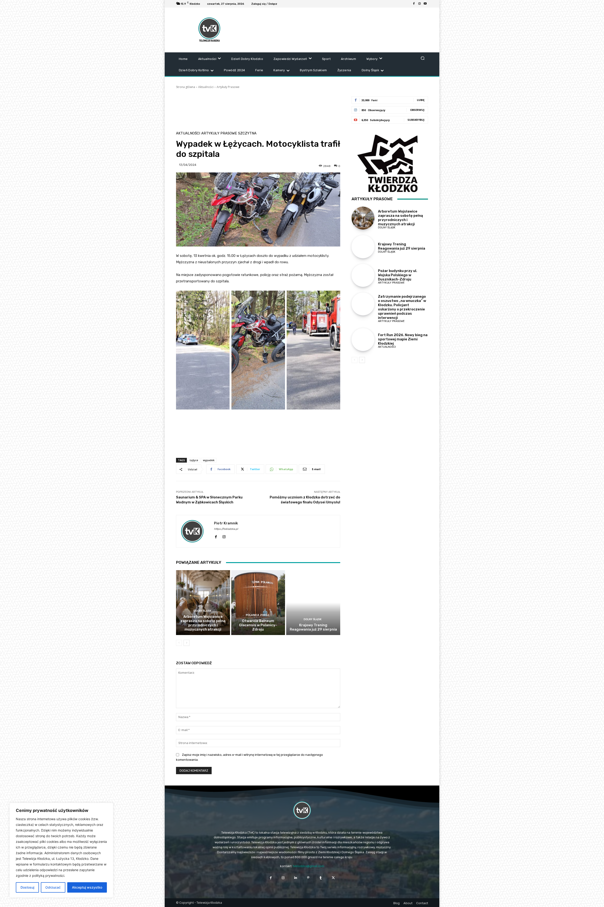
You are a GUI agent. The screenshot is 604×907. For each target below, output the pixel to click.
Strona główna (185, 87)
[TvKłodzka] (302, 810)
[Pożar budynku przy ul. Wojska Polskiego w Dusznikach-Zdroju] (363, 275)
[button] (422, 57)
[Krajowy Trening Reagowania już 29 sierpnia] (313, 602)
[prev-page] (179, 643)
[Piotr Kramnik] (195, 531)
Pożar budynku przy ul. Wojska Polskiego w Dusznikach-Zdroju (397, 275)
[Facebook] (414, 4)
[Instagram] (419, 4)
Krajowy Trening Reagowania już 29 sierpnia (313, 627)
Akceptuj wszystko (87, 887)
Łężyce (194, 460)
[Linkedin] (295, 877)
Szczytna (247, 133)
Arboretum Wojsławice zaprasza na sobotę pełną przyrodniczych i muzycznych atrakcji (203, 622)
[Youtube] (425, 4)
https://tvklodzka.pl (226, 529)
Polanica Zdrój (257, 615)
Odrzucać (53, 887)
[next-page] (186, 643)
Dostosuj (27, 887)
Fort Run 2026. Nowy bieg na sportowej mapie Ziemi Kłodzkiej (403, 339)
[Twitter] (333, 877)
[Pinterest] (308, 877)
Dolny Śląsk (202, 611)
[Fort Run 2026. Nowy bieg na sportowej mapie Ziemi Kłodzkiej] (363, 339)
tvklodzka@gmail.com (308, 866)
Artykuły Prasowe (228, 87)
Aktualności (206, 87)
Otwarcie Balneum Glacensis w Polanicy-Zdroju (258, 625)
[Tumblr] (320, 877)
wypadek (208, 460)
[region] (61, 850)
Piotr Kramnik (226, 523)
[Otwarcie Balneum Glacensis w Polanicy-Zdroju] (258, 602)
